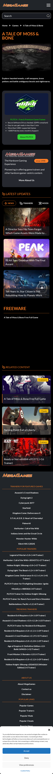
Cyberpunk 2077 (26, 503)
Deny (26, 758)
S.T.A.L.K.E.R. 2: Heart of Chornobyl (26, 518)
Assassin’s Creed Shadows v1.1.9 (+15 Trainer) (26, 636)
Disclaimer (26, 694)
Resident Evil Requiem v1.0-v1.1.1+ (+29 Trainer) (26, 631)
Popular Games (26, 705)
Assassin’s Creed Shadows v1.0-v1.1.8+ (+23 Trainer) (26, 620)
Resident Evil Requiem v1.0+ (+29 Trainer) (26, 615)
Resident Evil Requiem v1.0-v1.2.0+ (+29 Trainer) (26, 641)
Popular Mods (26, 716)
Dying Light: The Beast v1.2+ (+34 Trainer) (26, 570)
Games (15, 25)
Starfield (26, 508)
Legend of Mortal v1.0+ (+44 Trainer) (26, 555)
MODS (45, 203)
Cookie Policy (25, 771)
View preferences (26, 765)
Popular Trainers (26, 710)
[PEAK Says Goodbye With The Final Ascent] (26, 252)
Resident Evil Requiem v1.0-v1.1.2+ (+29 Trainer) (26, 659)
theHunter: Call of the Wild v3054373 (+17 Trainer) (26, 560)
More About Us (26, 180)
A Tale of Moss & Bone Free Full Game (21, 317)
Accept (26, 751)
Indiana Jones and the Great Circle (26, 533)
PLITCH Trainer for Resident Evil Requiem (26, 625)
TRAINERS (28, 203)
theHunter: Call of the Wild (26, 528)
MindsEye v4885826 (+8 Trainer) (27, 589)
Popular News (26, 726)
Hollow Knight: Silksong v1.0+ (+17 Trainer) (26, 565)
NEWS (11, 203)
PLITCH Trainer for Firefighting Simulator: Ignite (26, 583)
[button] (49, 729)
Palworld (26, 523)
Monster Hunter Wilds (26, 538)
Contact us (26, 689)
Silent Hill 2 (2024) (26, 543)
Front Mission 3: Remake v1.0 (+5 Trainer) (26, 654)
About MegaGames (26, 684)
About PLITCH (26, 137)
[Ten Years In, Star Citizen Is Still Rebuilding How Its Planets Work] (26, 284)
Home (5, 25)
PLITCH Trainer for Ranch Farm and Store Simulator (26, 599)
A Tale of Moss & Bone (33, 25)
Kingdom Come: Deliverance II (26, 513)
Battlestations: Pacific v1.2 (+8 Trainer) (26, 604)
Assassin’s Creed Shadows (26, 492)
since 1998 (40, 161)
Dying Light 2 (26, 498)
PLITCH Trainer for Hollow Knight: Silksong (26, 594)
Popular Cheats (27, 721)
